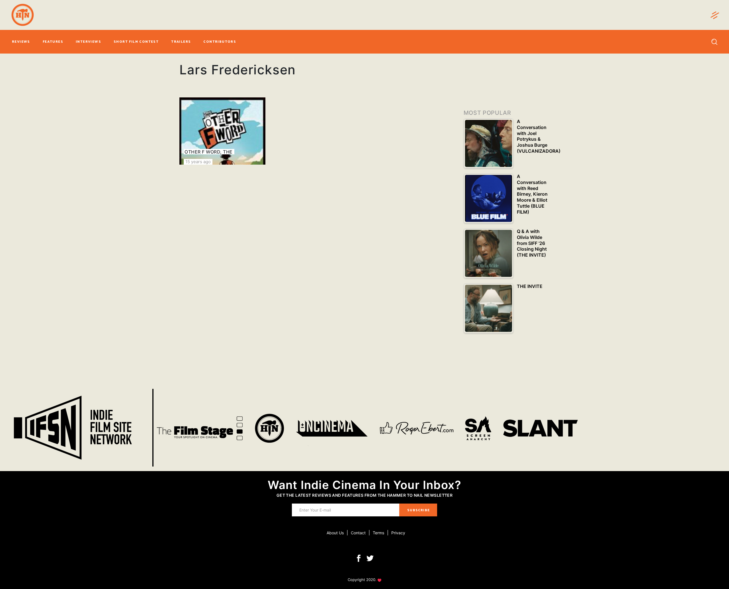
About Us (335, 532)
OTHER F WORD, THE (208, 152)
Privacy (398, 532)
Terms (378, 532)
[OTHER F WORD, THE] (222, 131)
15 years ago (198, 161)
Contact (358, 532)
